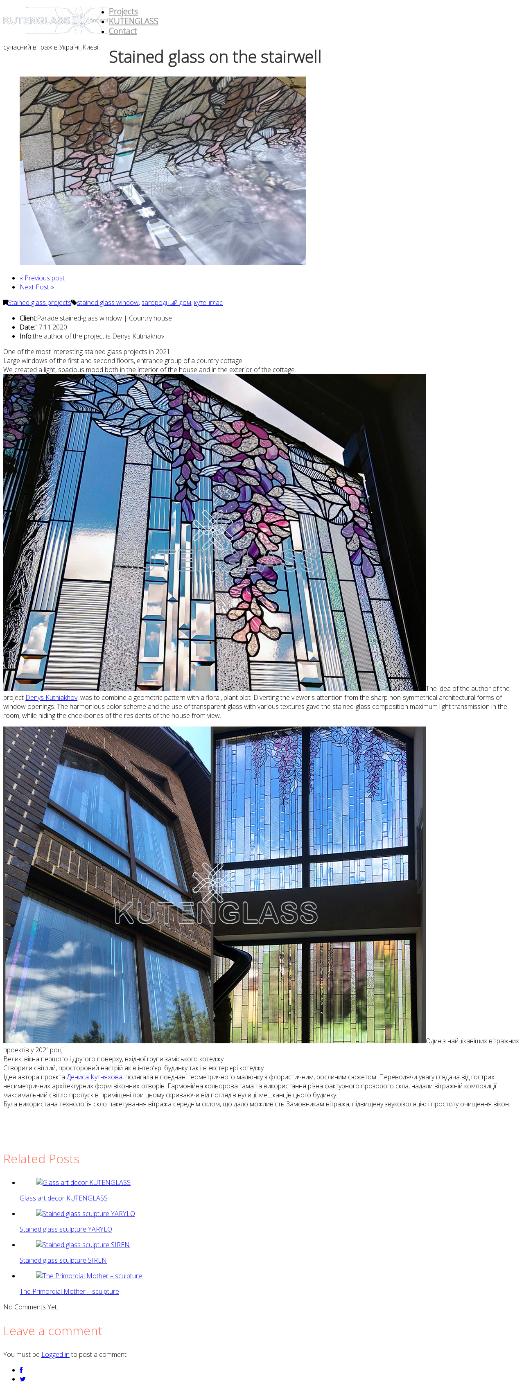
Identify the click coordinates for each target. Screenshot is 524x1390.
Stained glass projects (39, 302)
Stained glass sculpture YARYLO (66, 1229)
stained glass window (108, 302)
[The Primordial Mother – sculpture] (89, 1275)
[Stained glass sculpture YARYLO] (85, 1213)
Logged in (55, 1354)
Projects (123, 11)
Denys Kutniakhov (51, 697)
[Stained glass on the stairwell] (163, 262)
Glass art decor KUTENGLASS (64, 1198)
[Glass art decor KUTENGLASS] (83, 1182)
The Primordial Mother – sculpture (69, 1291)
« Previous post (42, 277)
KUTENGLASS (133, 21)
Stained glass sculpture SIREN (63, 1260)
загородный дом (166, 302)
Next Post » (37, 286)
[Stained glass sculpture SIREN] (83, 1244)
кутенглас (208, 302)
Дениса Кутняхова (94, 1076)
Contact (123, 30)
